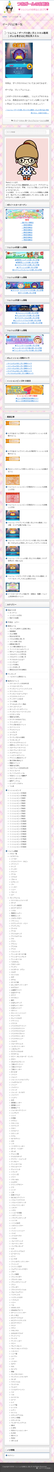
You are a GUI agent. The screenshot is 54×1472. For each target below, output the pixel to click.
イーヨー (14, 859)
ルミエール (15, 1397)
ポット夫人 (15, 1315)
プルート (14, 879)
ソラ (12, 1144)
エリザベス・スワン (18, 969)
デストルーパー (16, 1167)
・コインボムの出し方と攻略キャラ (19, 366)
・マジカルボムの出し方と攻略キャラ (20, 373)
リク (12, 1392)
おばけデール (15, 992)
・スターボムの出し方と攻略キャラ (19, 368)
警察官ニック (15, 916)
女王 (12, 1100)
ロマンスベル (15, 1420)
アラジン (14, 944)
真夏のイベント (15, 763)
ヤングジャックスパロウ (19, 1377)
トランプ (14, 1172)
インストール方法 (16, 615)
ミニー (13, 889)
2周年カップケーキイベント (19, 745)
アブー (13, 941)
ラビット (14, 892)
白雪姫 (13, 1118)
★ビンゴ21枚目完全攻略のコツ (27, 401)
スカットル (15, 1123)
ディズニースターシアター (19, 694)
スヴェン (14, 1121)
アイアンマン (15, 926)
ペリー (13, 1302)
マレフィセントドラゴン (19, 1348)
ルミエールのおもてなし (18, 719)
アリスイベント (15, 730)
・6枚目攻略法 (27, 237)
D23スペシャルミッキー (19, 1430)
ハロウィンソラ (16, 1215)
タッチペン (13, 613)
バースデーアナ (16, 1236)
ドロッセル (15, 1179)
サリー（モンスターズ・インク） (22, 1056)
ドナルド (14, 877)
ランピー (14, 1387)
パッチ (13, 1228)
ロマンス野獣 (15, 1418)
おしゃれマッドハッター (19, 985)
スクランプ (15, 1126)
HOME (5, 17)
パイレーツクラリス (18, 1200)
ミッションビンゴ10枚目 (18, 821)
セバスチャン (15, 1138)
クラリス (14, 1023)
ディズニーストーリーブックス (20, 712)
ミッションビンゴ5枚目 (17, 808)
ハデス (13, 1210)
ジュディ (14, 1097)
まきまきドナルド (17, 1333)
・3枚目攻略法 (27, 230)
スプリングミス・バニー (19, 923)
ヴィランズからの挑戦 (17, 737)
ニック (13, 1190)
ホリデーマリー (16, 1323)
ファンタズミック (16, 722)
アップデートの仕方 (16, 699)
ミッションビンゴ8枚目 (17, 816)
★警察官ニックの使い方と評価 (27, 262)
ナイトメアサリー (17, 1184)
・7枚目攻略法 (27, 240)
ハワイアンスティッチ (18, 1218)
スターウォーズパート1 (17, 748)
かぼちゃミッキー (17, 1005)
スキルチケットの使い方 (18, 657)
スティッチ (15, 1133)
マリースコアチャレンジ (18, 742)
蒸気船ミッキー (16, 1103)
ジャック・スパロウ (18, 1092)
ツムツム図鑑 (44, 120)
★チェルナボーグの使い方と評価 (27, 315)
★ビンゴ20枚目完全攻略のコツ (27, 398)
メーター (14, 1361)
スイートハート (15, 727)
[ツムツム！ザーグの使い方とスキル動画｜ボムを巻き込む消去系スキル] (19, 80)
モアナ (13, 1364)
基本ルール (12, 626)
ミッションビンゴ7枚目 (17, 813)
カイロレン (15, 998)
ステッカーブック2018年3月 (19, 683)
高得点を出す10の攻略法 (18, 670)
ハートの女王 (15, 1223)
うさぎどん (15, 962)
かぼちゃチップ (16, 1003)
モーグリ (14, 1369)
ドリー (13, 1177)
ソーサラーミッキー (18, 1146)
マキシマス (15, 1330)
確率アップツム (15, 781)
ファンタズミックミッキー (20, 1261)
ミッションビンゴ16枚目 (18, 836)
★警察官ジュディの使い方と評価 (27, 260)
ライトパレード (15, 771)
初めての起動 (14, 618)
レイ (12, 1402)
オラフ (13, 995)
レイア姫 (14, 1405)
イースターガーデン (16, 686)
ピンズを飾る (14, 664)
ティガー (14, 869)
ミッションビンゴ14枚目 (18, 831)
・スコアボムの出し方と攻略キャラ (19, 371)
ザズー (13, 1059)
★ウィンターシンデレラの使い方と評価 (27, 350)
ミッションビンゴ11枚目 (18, 824)
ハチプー (14, 1208)
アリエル (14, 946)
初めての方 (12, 610)
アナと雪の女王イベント (18, 725)
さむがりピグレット (18, 1062)
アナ (12, 939)
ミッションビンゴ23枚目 (18, 795)
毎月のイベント (13, 681)
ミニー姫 (14, 1354)
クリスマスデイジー (18, 1028)
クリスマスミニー (17, 1038)
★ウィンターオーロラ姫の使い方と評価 (27, 348)
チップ (13, 866)
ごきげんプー (15, 1049)
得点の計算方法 (15, 636)
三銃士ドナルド (16, 1067)
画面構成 (13, 631)
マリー (13, 1343)
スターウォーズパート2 (17, 750)
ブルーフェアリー (17, 1292)
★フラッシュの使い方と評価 (27, 267)
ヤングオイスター (17, 1374)
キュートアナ (15, 1015)
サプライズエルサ (17, 1051)
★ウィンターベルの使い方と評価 (27, 345)
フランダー (15, 1287)
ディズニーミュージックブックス (21, 689)
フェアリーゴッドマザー (19, 1269)
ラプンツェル (15, 1382)
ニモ (12, 1192)
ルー (12, 895)
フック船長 (15, 1274)
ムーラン (14, 1356)
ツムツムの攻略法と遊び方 (24, 1467)
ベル (12, 1305)
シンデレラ (13, 732)
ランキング (12, 674)
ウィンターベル (16, 959)
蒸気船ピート (15, 1108)
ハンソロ (14, 1220)
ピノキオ (14, 1259)
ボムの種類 (13, 634)
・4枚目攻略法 (27, 232)
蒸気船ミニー (15, 1105)
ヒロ (12, 1249)
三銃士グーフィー (17, 1064)
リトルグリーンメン (18, 1389)
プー (12, 884)
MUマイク (14, 1436)
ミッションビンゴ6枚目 (17, 811)
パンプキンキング (17, 1246)
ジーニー (14, 1074)
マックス (14, 1338)
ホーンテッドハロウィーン (19, 709)
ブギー (13, 1272)
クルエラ (14, 1041)
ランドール (15, 1384)
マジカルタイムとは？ (17, 659)
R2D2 (13, 1438)
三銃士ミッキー (16, 1069)
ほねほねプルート (17, 1310)
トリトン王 (15, 1174)
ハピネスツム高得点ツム (18, 677)
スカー (13, 1128)
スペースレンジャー (16, 691)
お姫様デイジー (16, 990)
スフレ (13, 1136)
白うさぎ (14, 1072)
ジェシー (14, 1077)
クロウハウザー (16, 918)
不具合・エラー (13, 622)
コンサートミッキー (18, 1046)
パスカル (14, 1238)
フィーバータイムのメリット (19, 649)
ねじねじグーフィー (18, 1197)
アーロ (13, 931)
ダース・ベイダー (17, 1149)
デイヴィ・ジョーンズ (18, 1159)
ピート (13, 1256)
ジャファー (15, 1095)
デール (13, 874)
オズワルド (15, 987)
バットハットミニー (18, 1231)
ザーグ (15, 120)
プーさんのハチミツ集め (18, 704)
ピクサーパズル (15, 714)
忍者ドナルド (15, 1195)
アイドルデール (16, 936)
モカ (12, 1366)
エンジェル (15, 975)
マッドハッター (16, 1341)
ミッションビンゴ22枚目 (18, 793)
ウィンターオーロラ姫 (18, 954)
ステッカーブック (16, 707)
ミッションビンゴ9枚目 (17, 818)
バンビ (13, 1233)
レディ (13, 1410)
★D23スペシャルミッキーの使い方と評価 (27, 323)
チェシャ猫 (15, 1154)
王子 (12, 977)
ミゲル (13, 910)
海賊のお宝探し (15, 717)
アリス (13, 949)
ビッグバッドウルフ (18, 1251)
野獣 (12, 1372)
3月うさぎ (14, 1441)
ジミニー (14, 1085)
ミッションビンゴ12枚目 (18, 826)
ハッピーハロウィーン (17, 755)
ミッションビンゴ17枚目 (18, 839)
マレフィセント (16, 1346)
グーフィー (15, 864)
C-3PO (13, 1428)
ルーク (13, 1400)
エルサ (13, 972)
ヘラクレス (15, 1300)
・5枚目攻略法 (27, 235)
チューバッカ (15, 1169)
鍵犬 (12, 1000)
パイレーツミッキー (18, 1205)
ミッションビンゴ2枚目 (17, 801)
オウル (13, 980)
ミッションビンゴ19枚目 (18, 842)
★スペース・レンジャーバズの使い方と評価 (27, 290)
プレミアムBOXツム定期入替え (20, 629)
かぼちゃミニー (16, 1008)
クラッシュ (15, 1021)
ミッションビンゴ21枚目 (18, 847)
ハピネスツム (14, 856)
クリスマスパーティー (17, 696)
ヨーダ (13, 1379)
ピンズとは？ (14, 662)
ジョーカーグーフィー (18, 1110)
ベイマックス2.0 (16, 1297)
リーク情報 (13, 701)
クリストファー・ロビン (19, 861)
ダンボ (13, 1151)
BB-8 (13, 1425)
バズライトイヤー (17, 1226)
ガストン (14, 1010)
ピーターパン (15, 1254)
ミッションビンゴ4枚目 (17, 806)
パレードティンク (17, 1241)
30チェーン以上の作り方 (18, 652)
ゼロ (12, 1141)
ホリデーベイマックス (18, 1320)
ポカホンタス (15, 1307)
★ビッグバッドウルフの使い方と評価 (27, 320)
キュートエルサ (16, 1018)
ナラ (12, 1187)
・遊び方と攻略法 (27, 222)
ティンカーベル (16, 1164)
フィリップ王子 (16, 1267)
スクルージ (15, 1131)
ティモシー (15, 1161)
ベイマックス (15, 1295)
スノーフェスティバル (17, 773)
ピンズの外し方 (15, 667)
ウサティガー (15, 964)
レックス (14, 1407)
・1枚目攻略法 (27, 225)
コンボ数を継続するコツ (18, 647)
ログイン (11, 1455)
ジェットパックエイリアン (20, 1080)
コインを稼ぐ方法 (16, 641)
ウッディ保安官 (16, 905)
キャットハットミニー (18, 1013)
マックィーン (15, 1336)
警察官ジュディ (16, 913)
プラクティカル (16, 1279)
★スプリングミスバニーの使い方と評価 (27, 270)
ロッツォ (14, 1413)
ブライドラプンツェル (18, 1290)
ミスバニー (15, 1351)
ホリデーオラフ (16, 908)
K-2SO (13, 1433)
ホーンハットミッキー (18, 1313)
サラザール (15, 1054)
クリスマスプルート (18, 1033)
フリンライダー (16, 1277)
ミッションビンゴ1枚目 (17, 798)
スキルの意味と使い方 (17, 639)
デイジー (14, 872)
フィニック (15, 1264)
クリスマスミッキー (18, 1036)
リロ (12, 1395)
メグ (12, 1359)
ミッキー (14, 887)
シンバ (13, 1115)
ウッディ (14, 967)
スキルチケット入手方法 (18, 654)
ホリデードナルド (17, 1318)
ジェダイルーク (16, 1082)
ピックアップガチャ (16, 783)
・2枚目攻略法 (27, 227)
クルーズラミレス (17, 1044)
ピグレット (15, 882)
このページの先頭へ (44, 1468)
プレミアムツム (33, 120)
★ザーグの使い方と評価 (27, 293)
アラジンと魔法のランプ (18, 758)
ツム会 (12, 786)
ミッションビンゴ (14, 790)
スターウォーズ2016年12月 (19, 768)
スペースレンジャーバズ (19, 900)
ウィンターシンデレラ (18, 957)
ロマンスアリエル (17, 1415)
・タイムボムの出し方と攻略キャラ (19, 363)
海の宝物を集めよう (16, 760)
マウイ (13, 1328)
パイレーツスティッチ (18, 1202)
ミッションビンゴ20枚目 (18, 844)
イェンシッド (15, 952)
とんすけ (14, 1182)
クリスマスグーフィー (18, 1026)
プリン (13, 1284)
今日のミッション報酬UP (18, 776)
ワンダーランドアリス (18, 1423)
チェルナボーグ (16, 1156)
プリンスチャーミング (18, 1282)
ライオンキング (15, 740)
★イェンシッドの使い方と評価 (27, 313)
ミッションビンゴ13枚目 (18, 829)
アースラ (14, 928)
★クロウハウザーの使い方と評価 (27, 265)
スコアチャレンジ (16, 753)
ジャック (14, 1090)
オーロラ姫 (15, 982)
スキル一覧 (23, 120)
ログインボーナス (16, 778)
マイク (13, 1325)
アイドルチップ (16, 934)
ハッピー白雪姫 (16, 1213)
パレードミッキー (17, 1243)
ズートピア (13, 735)
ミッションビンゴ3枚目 (17, 803)
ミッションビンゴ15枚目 (18, 834)
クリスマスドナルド (18, 1031)
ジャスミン (15, 1087)
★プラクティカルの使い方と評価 (27, 318)
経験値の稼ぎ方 (15, 644)
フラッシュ (15, 921)
